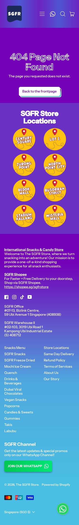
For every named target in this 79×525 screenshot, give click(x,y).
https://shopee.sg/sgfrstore (26, 287)
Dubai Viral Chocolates (13, 391)
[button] (62, 13)
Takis (8, 425)
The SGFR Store (27, 485)
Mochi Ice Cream (17, 366)
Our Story (51, 379)
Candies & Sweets (18, 412)
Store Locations (56, 348)
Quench (10, 373)
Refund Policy (54, 360)
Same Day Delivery (59, 354)
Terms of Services (58, 366)
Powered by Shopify (56, 485)
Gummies (12, 418)
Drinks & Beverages (12, 381)
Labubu (10, 431)
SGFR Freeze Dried (19, 360)
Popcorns (11, 406)
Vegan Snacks (15, 400)
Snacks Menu (14, 348)
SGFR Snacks (14, 354)
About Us (51, 373)
